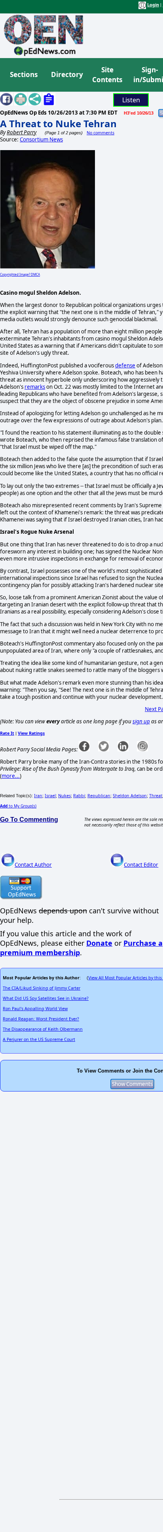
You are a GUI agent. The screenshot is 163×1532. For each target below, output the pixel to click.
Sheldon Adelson (130, 795)
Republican (98, 795)
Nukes (64, 795)
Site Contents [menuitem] (107, 75)
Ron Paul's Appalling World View (35, 1008)
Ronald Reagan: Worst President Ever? (41, 1019)
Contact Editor (141, 864)
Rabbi (79, 795)
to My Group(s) (18, 806)
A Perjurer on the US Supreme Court (39, 1039)
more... (11, 775)
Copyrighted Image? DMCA (20, 274)
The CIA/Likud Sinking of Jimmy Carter (41, 988)
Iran (38, 795)
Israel (50, 795)
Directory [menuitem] (66, 74)
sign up (141, 721)
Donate (99, 943)
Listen (131, 100)
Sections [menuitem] (24, 74)
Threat (155, 795)
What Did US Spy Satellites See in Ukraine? (46, 998)
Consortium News (41, 139)
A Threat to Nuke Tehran (58, 123)
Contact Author (33, 864)
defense (125, 365)
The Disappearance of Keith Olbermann (43, 1029)
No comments (100, 133)
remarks (35, 386)
